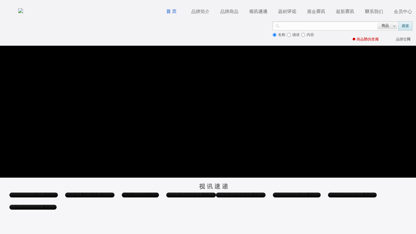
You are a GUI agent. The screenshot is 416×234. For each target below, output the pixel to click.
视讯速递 (258, 11)
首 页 (171, 11)
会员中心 (403, 11)
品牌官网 (403, 39)
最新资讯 (345, 11)
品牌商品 (229, 11)
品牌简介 (200, 11)
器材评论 (287, 11)
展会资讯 (316, 11)
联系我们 (374, 11)
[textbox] (328, 25)
